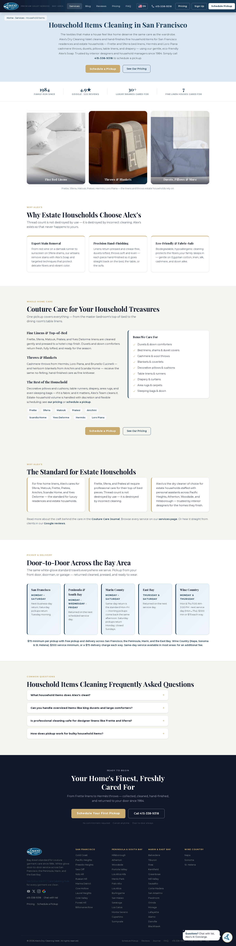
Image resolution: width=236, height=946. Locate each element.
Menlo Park (118, 879)
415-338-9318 (103, 58)
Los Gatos (117, 907)
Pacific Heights (83, 860)
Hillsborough (119, 855)
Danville (152, 921)
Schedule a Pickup (103, 68)
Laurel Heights (83, 893)
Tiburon (152, 860)
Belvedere (154, 855)
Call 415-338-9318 (146, 813)
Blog (88, 6)
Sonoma (189, 860)
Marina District (83, 883)
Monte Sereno (120, 912)
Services (74, 6)
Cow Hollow (82, 888)
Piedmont (153, 898)
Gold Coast (81, 855)
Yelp (207, 940)
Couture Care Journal (106, 519)
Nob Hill (79, 874)
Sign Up (199, 6)
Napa (187, 855)
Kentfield (153, 869)
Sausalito (153, 883)
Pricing (116, 6)
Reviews (101, 6)
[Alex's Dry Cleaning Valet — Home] (48, 851)
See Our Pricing (137, 68)
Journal (157, 940)
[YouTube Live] (28, 891)
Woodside (117, 864)
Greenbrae (154, 874)
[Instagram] (39, 891)
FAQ (128, 6)
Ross (150, 864)
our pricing (55, 402)
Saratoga (117, 902)
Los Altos (116, 888)
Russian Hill (81, 879)
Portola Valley (119, 869)
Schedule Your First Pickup (98, 813)
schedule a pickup (78, 402)
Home (10, 18)
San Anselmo (155, 893)
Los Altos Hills (119, 874)
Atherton (117, 860)
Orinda (152, 902)
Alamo (151, 917)
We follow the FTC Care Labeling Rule (48, 881)
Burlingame (118, 893)
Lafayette (153, 912)
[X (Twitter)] (33, 891)
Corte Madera (156, 888)
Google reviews (54, 523)
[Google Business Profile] (44, 891)
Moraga (152, 907)
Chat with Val (51, 897)
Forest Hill (80, 902)
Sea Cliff (79, 869)
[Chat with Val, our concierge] (227, 937)
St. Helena (190, 864)
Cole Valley (81, 898)
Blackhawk (154, 926)
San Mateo (118, 898)
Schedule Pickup (221, 6)
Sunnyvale (117, 921)
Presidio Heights (84, 864)
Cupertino (117, 917)
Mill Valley (153, 879)
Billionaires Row (84, 907)
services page (168, 519)
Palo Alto (117, 883)
